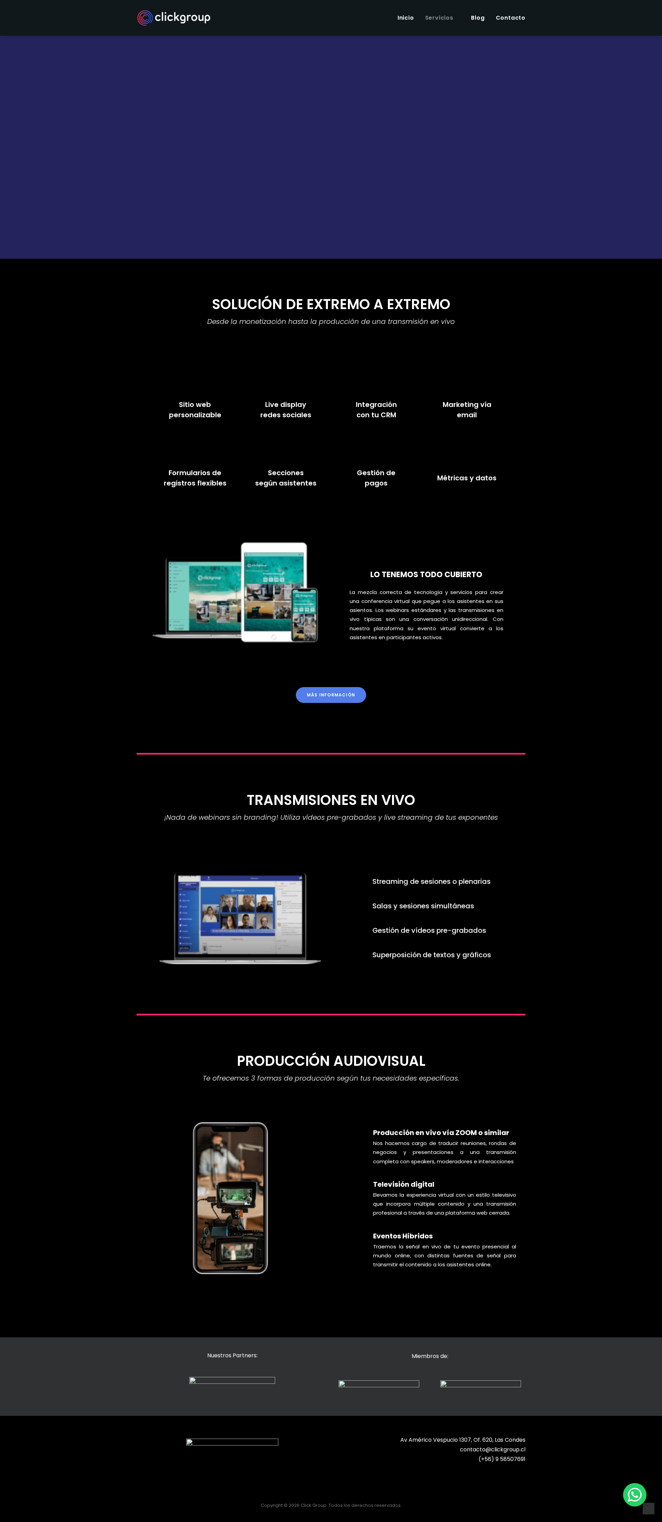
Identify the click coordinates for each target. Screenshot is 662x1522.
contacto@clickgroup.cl (492, 1449)
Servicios (439, 18)
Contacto (510, 18)
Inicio (406, 18)
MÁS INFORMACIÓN (331, 695)
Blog (477, 18)
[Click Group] (174, 18)
